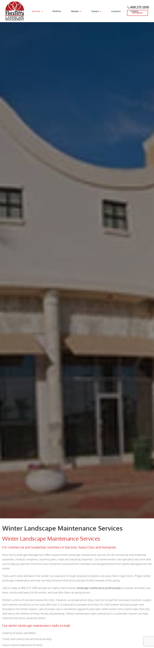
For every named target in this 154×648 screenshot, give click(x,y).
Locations (116, 11)
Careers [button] (95, 11)
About (19, 11)
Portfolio (56, 11)
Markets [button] (75, 11)
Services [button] (36, 11)
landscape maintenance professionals (99, 588)
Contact (134, 11)
